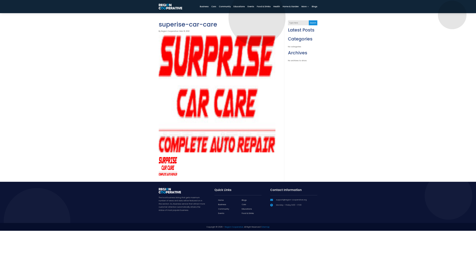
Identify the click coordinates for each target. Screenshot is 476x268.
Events (251, 6)
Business (204, 6)
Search (313, 23)
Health (276, 6)
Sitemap (266, 227)
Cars (213, 6)
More (304, 6)
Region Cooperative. (234, 227)
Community (225, 6)
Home (221, 200)
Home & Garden (291, 6)
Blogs (314, 6)
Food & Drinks (264, 6)
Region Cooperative (169, 31)
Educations (239, 6)
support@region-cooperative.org (291, 199)
